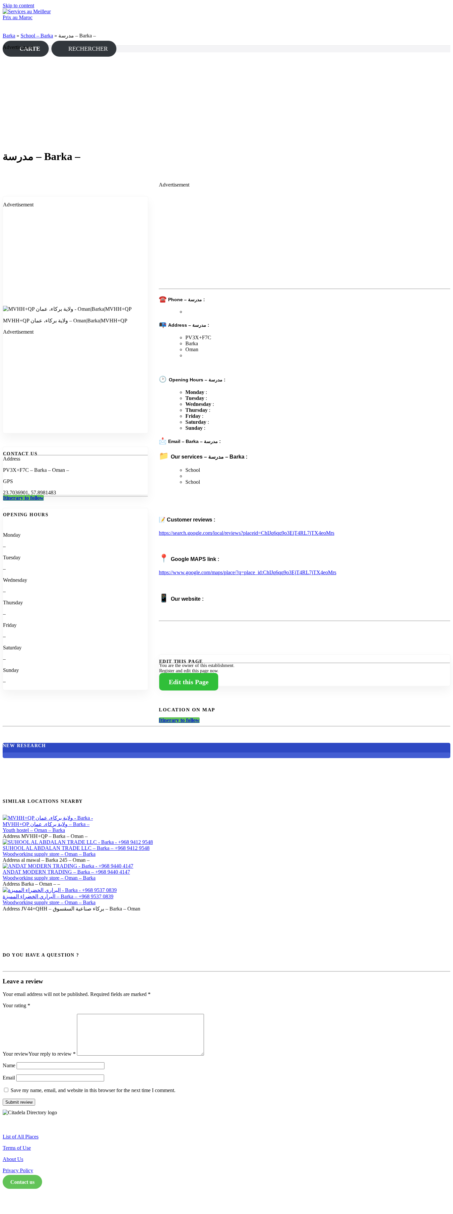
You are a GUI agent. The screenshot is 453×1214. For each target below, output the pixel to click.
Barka (9, 35)
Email (9, 1077)
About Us (13, 1159)
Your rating (16, 1005)
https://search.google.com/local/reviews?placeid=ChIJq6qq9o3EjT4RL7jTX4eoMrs (246, 533)
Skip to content (18, 5)
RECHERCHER (86, 48)
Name (9, 1065)
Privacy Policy (18, 1170)
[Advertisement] (202, 102)
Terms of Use (17, 1148)
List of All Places (20, 1136)
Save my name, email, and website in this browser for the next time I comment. (93, 1090)
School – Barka (37, 35)
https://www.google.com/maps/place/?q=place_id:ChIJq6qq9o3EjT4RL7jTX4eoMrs (247, 572)
